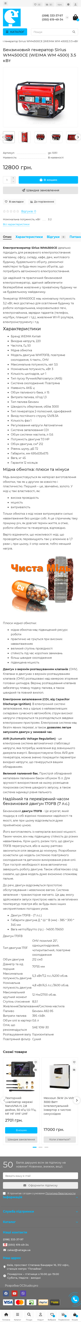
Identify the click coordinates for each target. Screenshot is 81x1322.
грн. (60, 4)
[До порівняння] (35, 1069)
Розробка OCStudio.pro (21, 1285)
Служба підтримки (18, 1211)
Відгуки (55, 237)
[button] (35, 1147)
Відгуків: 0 (28, 211)
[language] (68, 4)
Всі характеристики (16, 224)
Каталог (9, 1222)
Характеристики (29, 237)
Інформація (12, 1197)
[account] (75, 4)
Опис (7, 237)
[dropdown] (5, 3)
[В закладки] (35, 1062)
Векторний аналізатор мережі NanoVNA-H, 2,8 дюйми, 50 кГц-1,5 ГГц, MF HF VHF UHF (20, 1106)
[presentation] (3, 137)
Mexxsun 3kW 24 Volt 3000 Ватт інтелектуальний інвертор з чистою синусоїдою (59, 1106)
